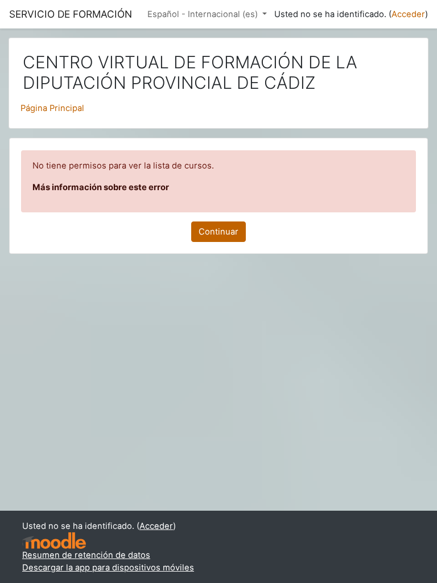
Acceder (408, 14)
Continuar (218, 232)
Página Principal (52, 108)
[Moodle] (54, 540)
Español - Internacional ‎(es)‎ (203, 14)
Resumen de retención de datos (86, 555)
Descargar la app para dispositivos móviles (108, 568)
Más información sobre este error (100, 187)
